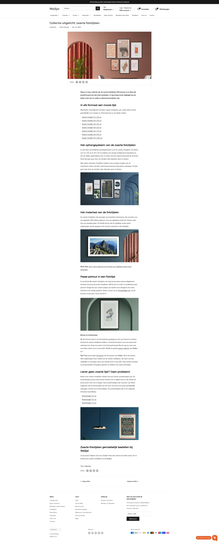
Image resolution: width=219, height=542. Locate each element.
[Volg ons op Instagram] (92, 533)
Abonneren (133, 519)
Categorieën (54, 500)
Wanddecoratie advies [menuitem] (122, 15)
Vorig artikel (86, 481)
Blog (76, 518)
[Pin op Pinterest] (80, 82)
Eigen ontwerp (54, 503)
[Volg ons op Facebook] (89, 533)
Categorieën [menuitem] (53, 15)
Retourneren (79, 506)
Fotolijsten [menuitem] (135, 15)
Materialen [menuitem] (85, 15)
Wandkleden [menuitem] (97, 15)
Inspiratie (53, 515)
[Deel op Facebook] (77, 82)
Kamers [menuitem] (75, 15)
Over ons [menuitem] (144, 15)
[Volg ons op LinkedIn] (102, 533)
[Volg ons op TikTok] (99, 533)
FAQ (76, 500)
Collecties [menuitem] (65, 15)
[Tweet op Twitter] (83, 82)
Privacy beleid (80, 515)
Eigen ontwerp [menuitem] (108, 15)
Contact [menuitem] (152, 15)
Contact (52, 521)
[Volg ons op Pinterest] (96, 533)
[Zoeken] (98, 8)
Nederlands (54, 529)
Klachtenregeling (81, 509)
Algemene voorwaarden (83, 512)
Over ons (53, 518)
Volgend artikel (132, 481)
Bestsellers (53, 512)
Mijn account (125, 10)
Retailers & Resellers (108, 503)
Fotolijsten (53, 509)
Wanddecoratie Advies (57, 506)
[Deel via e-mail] (86, 82)
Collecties (53, 27)
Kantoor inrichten (107, 500)
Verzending (79, 503)
